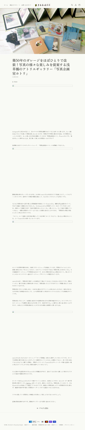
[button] (15, 5)
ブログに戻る (43, 408)
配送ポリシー (55, 424)
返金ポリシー (27, 424)
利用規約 (61, 424)
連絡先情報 (34, 424)
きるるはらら (11, 424)
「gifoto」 (28, 383)
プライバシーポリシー (69, 424)
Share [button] (15, 82)
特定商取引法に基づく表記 (44, 424)
